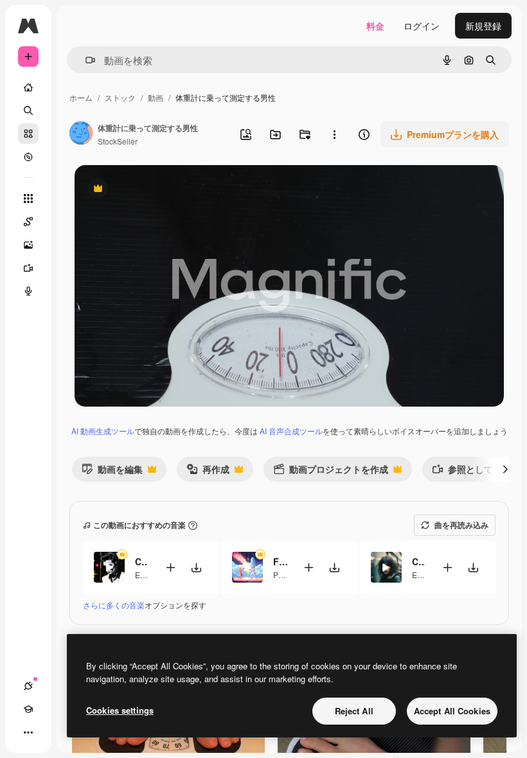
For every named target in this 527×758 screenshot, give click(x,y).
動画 (155, 97)
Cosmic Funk (141, 561)
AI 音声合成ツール (291, 430)
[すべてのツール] (28, 198)
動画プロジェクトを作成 (330, 472)
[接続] (28, 686)
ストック (120, 97)
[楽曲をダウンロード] (196, 567)
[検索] (28, 110)
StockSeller (118, 141)
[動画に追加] (170, 567)
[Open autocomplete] (85, 60)
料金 (375, 25)
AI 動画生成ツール (102, 430)
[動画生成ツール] (28, 268)
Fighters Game (280, 561)
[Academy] (28, 709)
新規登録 (483, 25)
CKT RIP (418, 561)
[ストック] (28, 133)
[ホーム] (28, 87)
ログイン (422, 25)
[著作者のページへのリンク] (81, 134)
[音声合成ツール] (28, 291)
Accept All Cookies (452, 711)
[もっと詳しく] (28, 156)
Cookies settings (120, 710)
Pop (280, 574)
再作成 (207, 472)
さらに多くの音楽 (114, 604)
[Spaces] (28, 221)
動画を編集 (112, 472)
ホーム (81, 97)
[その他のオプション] (334, 134)
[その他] (28, 732)
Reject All (354, 711)
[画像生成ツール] (28, 244)
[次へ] (505, 469)
